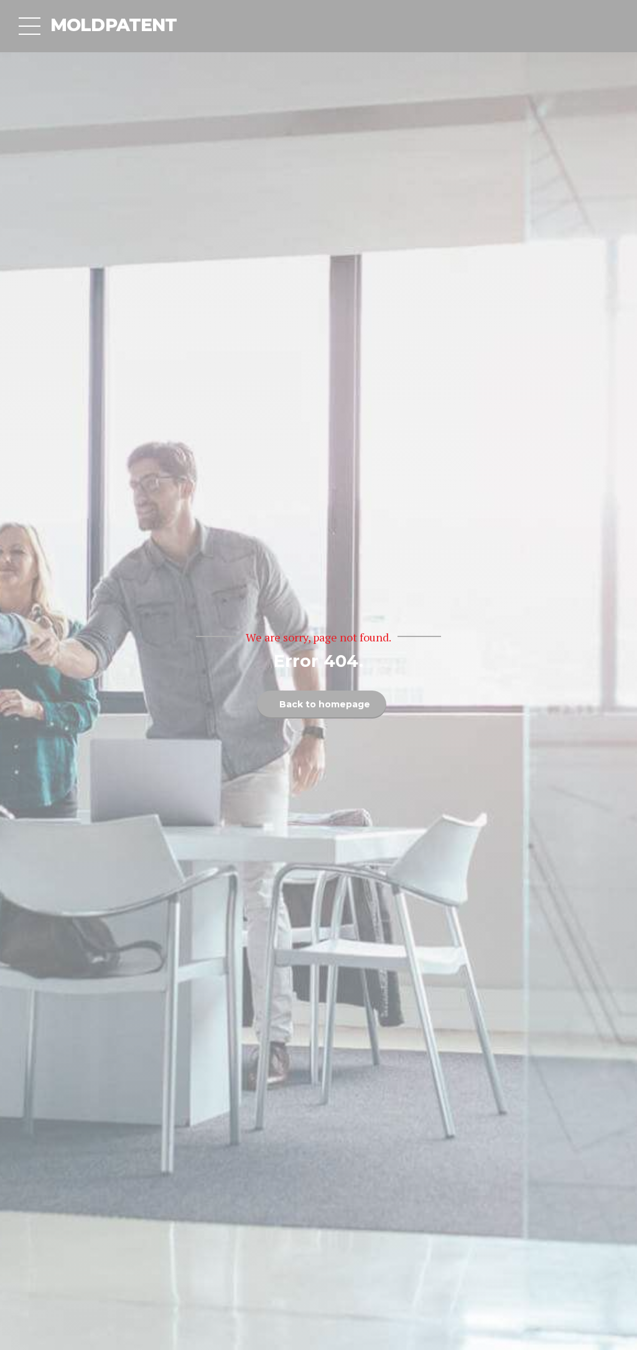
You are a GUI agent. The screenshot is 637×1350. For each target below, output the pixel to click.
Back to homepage (324, 704)
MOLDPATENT (113, 24)
